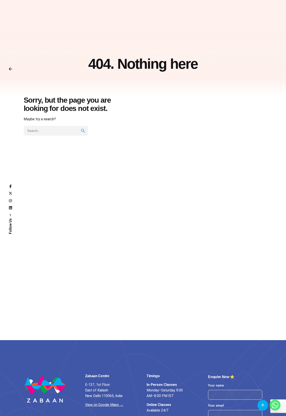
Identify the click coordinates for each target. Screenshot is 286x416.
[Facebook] (10, 186)
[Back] (10, 69)
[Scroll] (262, 405)
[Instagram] (10, 200)
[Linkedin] (10, 208)
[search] (83, 131)
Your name (216, 385)
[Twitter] (10, 193)
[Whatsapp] (275, 405)
